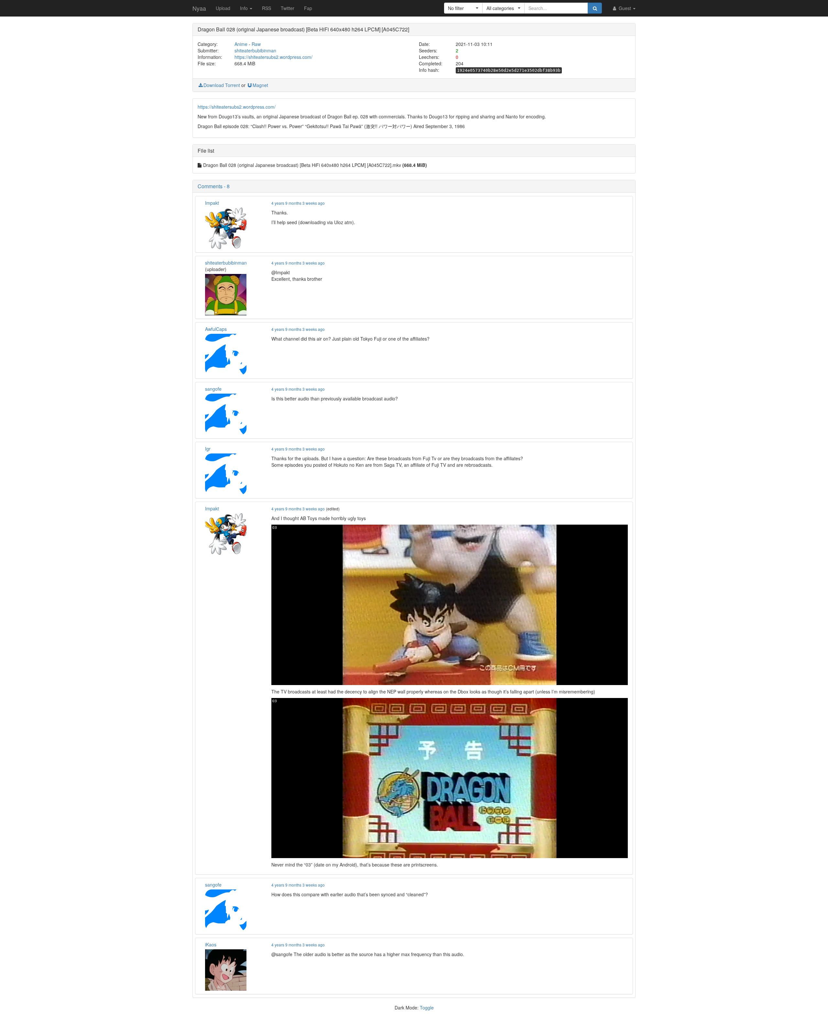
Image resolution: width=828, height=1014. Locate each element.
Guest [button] (624, 8)
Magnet (260, 85)
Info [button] (244, 8)
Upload (223, 8)
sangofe (213, 389)
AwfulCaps (216, 329)
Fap (308, 8)
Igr (208, 448)
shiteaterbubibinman (255, 50)
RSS (266, 8)
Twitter (287, 8)
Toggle (427, 1007)
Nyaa (199, 8)
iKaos (210, 944)
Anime (240, 44)
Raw (256, 44)
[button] (463, 8)
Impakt (212, 203)
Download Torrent (221, 85)
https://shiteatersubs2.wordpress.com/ (273, 57)
